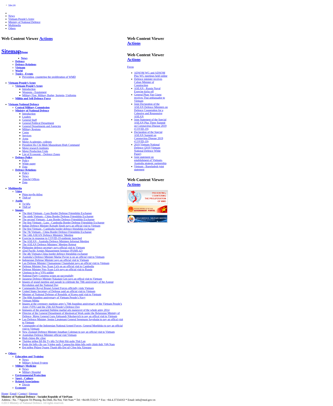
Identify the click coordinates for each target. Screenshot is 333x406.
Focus (130, 66)
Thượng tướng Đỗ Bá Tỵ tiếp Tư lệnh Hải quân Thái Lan (54, 341)
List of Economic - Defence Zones (41, 154)
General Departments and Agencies (41, 126)
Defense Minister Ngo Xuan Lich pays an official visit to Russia (57, 269)
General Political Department (38, 123)
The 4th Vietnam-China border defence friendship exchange (55, 253)
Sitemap (11, 51)
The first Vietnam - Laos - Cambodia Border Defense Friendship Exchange (63, 222)
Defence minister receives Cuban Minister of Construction (148, 82)
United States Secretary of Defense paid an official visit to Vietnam (58, 291)
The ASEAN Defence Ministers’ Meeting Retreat (49, 244)
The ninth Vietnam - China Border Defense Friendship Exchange (57, 216)
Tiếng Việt (12, 5)
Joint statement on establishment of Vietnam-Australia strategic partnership (150, 160)
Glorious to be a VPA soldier (38, 272)
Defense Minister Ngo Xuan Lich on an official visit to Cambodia (58, 266)
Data (24, 166)
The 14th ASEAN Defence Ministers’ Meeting (47, 235)
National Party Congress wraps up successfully (48, 275)
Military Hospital (31, 372)
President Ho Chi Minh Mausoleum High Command (51, 144)
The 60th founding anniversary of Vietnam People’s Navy (54, 297)
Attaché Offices (30, 179)
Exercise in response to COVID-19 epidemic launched (52, 238)
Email (13, 393)
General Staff (29, 119)
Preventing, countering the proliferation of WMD (49, 76)
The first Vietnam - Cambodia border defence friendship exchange (58, 228)
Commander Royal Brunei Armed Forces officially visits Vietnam (58, 288)
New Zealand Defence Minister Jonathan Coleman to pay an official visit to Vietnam (68, 331)
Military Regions (31, 129)
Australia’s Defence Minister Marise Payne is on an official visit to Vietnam (63, 256)
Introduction (29, 89)
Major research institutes (35, 148)
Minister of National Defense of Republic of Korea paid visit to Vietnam (61, 294)
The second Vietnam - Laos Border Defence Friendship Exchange (58, 219)
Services (26, 135)
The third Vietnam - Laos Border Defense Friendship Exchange (57, 213)
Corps (25, 132)
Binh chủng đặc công (34, 338)
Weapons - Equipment (34, 92)
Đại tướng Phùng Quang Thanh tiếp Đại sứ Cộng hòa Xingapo (56, 347)
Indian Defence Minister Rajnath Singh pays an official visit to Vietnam (61, 225)
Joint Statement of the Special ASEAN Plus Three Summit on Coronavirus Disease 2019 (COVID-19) (150, 124)
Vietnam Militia (30, 300)
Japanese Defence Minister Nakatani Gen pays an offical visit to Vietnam (62, 278)
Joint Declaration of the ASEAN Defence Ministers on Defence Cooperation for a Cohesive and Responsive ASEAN (151, 110)
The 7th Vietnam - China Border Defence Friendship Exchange (57, 231)
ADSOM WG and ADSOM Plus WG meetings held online (150, 74)
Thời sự (26, 197)
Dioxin (26, 384)
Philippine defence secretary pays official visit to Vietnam (53, 247)
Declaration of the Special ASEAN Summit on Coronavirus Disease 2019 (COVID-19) (148, 137)
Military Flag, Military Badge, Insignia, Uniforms (49, 95)
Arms (25, 138)
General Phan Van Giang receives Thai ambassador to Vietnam (149, 97)
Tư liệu (26, 203)
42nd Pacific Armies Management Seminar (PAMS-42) (52, 250)
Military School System (35, 362)
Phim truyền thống (32, 194)
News (25, 176)
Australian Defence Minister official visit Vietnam (49, 335)
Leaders (26, 116)
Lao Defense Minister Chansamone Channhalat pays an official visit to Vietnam (65, 263)
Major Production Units (35, 151)
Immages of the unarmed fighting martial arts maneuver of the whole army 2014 (65, 310)
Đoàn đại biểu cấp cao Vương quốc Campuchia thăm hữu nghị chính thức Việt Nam (68, 344)
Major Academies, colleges (37, 141)
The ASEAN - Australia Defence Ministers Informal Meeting (55, 241)
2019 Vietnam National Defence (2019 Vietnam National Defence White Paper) (147, 149)
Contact (22, 393)
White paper (29, 163)
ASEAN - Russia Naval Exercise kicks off (147, 90)
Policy (25, 160)
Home (4, 393)
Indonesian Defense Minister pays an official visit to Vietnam (55, 260)
